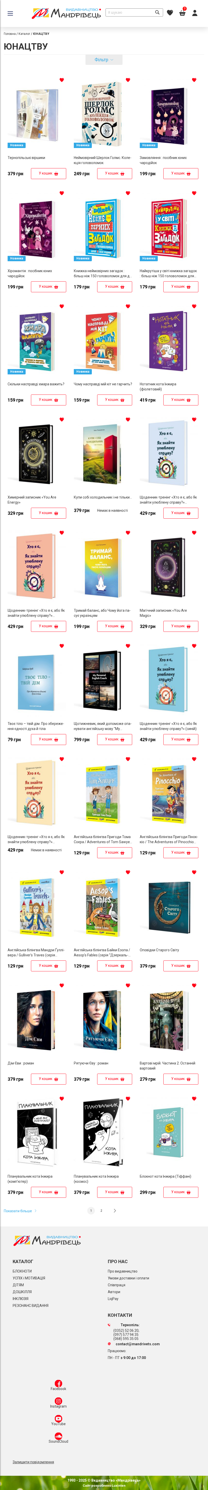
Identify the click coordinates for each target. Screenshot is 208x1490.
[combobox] (134, 12)
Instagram (58, 1406)
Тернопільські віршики (26, 158)
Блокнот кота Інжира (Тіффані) (165, 1176)
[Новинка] (37, 151)
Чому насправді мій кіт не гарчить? (103, 384)
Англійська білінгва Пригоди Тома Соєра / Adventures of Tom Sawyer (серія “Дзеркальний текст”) (102, 842)
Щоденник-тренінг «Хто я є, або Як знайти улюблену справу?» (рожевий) (36, 615)
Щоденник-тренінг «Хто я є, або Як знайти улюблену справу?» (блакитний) (168, 502)
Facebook (58, 1389)
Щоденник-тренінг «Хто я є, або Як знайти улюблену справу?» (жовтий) (36, 842)
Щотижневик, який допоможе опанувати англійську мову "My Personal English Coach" (103, 729)
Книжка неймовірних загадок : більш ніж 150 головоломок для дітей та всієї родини (103, 276)
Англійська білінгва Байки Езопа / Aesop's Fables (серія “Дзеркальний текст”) (102, 955)
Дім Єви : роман (21, 1063)
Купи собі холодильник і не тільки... (103, 497)
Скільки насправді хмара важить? (36, 384)
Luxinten (118, 1485)
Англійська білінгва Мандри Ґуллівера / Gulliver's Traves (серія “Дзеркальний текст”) (36, 955)
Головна (10, 34)
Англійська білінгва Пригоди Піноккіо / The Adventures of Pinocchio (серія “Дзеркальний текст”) (169, 842)
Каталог (24, 34)
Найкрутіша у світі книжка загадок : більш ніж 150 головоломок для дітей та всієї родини (168, 276)
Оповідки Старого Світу (159, 950)
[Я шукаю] (157, 12)
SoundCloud (58, 1441)
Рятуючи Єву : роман (91, 1063)
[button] (62, 80)
